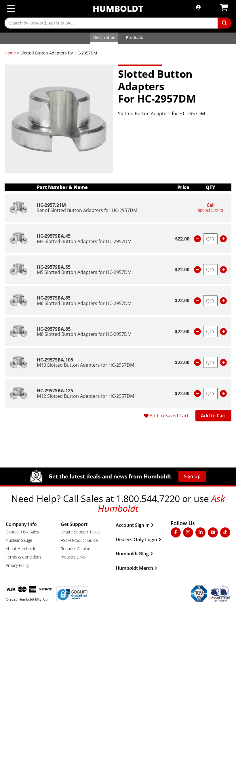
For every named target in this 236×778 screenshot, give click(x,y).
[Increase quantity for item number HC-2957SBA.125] (223, 393)
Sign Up (192, 476)
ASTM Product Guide (79, 540)
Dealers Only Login (136, 539)
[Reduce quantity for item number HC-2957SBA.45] (197, 238)
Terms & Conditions (23, 557)
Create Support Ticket (80, 532)
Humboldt (118, 8)
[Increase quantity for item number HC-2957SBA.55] (223, 269)
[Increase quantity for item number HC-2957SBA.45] (223, 238)
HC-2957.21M (51, 205)
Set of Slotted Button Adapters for (87, 210)
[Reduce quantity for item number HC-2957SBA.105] (197, 362)
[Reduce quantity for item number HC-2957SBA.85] (197, 331)
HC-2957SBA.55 (54, 267)
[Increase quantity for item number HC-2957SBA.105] (223, 362)
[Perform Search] (224, 23)
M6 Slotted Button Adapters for (84, 303)
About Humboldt (20, 548)
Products (134, 37)
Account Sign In (133, 525)
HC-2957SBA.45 (54, 236)
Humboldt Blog (132, 553)
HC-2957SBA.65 (54, 298)
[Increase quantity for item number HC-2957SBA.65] (223, 300)
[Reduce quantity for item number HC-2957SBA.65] (197, 300)
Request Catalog (75, 548)
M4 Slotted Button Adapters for (84, 241)
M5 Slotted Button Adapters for (84, 272)
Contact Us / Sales (22, 532)
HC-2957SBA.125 (55, 390)
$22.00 (182, 239)
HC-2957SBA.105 (55, 360)
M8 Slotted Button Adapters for (84, 334)
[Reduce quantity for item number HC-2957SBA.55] (197, 269)
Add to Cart (213, 415)
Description (104, 37)
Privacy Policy (17, 565)
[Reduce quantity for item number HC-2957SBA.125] (197, 393)
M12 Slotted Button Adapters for (85, 396)
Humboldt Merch (134, 568)
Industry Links (73, 557)
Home (10, 53)
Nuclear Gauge (19, 540)
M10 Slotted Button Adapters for (85, 365)
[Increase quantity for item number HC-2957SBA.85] (223, 331)
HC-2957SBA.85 (54, 329)
